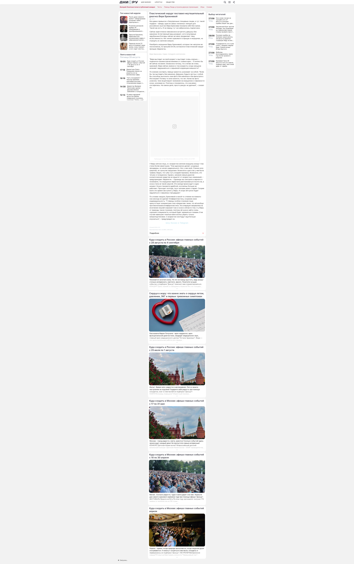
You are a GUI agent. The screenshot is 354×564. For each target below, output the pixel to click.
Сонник (209, 7)
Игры (202, 7)
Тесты (159, 7)
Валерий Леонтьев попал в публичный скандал (137, 7)
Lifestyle (158, 2)
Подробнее (154, 233)
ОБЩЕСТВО (170, 2)
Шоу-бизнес (146, 2)
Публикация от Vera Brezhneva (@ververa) (167, 159)
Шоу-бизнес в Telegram (177, 223)
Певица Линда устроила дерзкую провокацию (181, 7)
